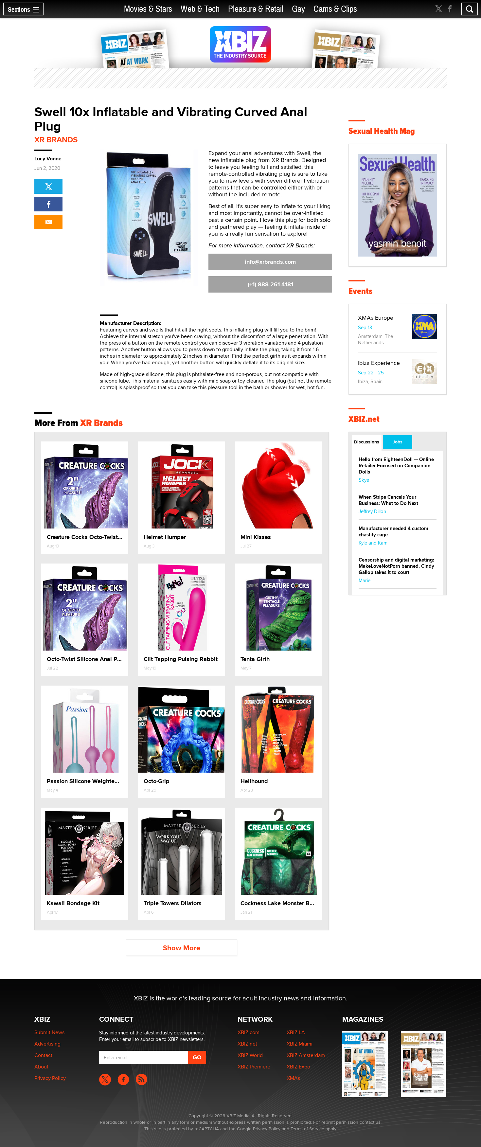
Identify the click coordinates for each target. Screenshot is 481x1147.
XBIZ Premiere (254, 1066)
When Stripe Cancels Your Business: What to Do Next (388, 500)
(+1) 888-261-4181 (270, 284)
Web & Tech (200, 9)
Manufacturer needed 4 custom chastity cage (393, 531)
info (270, 262)
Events (360, 291)
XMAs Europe (375, 318)
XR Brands (56, 139)
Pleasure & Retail (255, 9)
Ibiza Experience (379, 363)
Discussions (366, 442)
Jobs (397, 442)
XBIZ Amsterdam (306, 1055)
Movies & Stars (148, 9)
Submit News (49, 1032)
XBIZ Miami (299, 1044)
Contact (43, 1055)
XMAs (293, 1078)
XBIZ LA (296, 1032)
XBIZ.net (364, 419)
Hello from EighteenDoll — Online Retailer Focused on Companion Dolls (396, 465)
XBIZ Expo (298, 1066)
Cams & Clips (335, 9)
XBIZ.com (248, 1032)
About (41, 1066)
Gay (298, 9)
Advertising (47, 1044)
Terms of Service (307, 1128)
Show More (181, 947)
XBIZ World (250, 1055)
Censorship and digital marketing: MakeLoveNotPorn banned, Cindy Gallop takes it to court (396, 566)
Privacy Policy (50, 1078)
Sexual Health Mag (381, 131)
